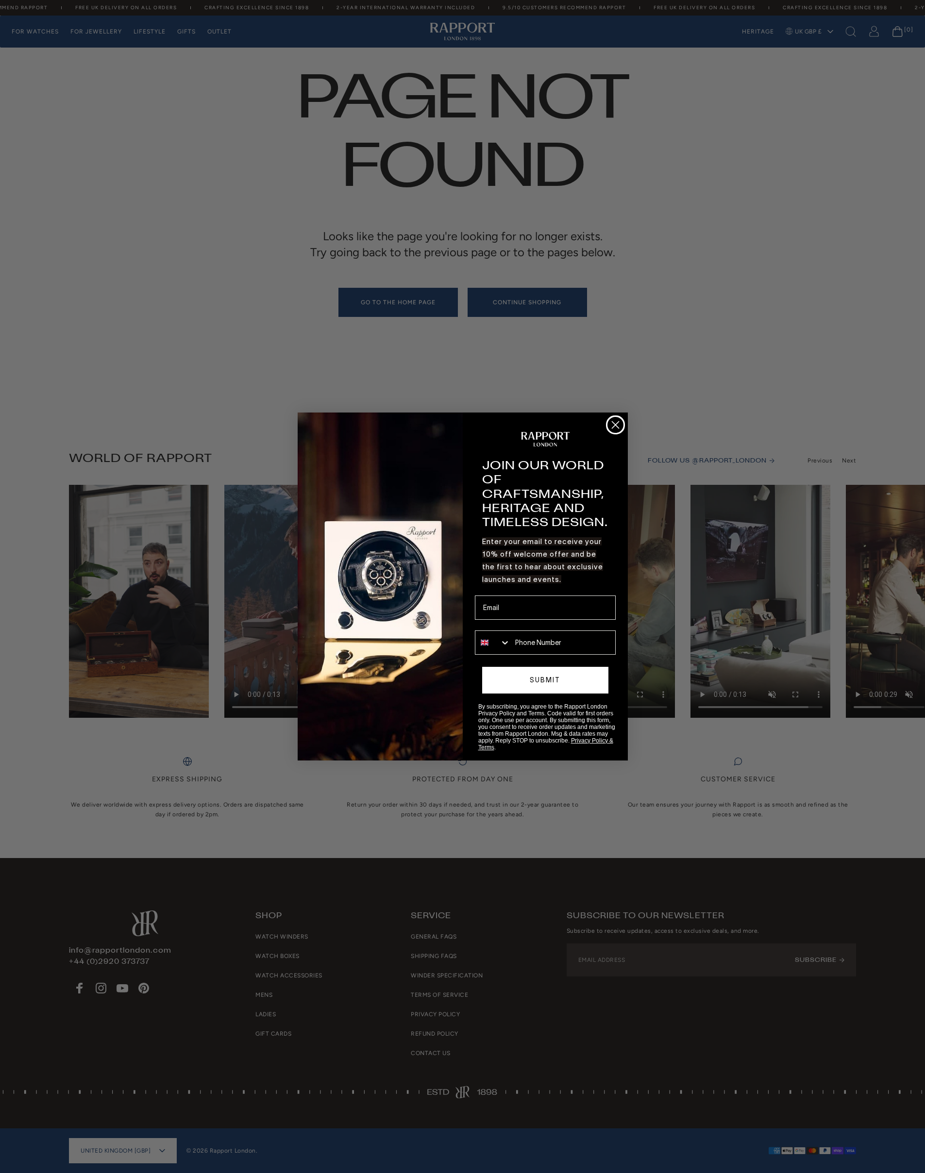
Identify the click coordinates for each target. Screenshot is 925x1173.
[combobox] (492, 642)
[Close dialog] (615, 424)
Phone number (497, 624)
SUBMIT (545, 680)
